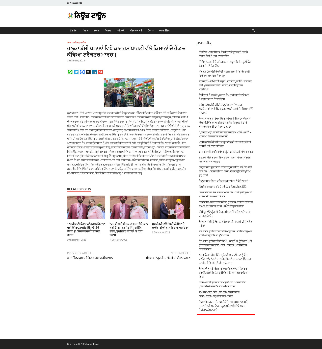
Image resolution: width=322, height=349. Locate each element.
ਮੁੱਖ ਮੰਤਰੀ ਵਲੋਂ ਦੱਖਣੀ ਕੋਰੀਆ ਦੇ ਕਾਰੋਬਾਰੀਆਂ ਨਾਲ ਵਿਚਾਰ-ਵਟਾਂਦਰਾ (170, 225)
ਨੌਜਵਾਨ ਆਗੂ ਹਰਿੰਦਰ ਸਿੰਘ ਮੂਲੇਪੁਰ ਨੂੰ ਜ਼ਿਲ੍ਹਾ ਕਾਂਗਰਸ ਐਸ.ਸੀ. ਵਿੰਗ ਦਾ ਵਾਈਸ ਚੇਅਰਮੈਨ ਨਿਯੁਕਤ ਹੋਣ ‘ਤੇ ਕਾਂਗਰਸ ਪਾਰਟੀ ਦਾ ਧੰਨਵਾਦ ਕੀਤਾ (225, 122)
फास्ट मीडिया (164, 30)
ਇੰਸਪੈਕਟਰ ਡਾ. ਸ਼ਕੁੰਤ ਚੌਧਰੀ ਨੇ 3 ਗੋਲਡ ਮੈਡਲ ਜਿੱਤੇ (222, 186)
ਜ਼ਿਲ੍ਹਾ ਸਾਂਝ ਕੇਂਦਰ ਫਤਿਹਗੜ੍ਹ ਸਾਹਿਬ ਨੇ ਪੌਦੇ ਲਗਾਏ (223, 180)
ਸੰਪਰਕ (108, 30)
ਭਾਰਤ (96, 30)
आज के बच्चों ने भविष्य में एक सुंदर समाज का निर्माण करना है (226, 151)
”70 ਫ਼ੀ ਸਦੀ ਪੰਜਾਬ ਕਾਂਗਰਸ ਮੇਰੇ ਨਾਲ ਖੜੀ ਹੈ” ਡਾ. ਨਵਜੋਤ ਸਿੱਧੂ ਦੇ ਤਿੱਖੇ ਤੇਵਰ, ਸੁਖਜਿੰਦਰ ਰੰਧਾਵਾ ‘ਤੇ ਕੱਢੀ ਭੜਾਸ (86, 229)
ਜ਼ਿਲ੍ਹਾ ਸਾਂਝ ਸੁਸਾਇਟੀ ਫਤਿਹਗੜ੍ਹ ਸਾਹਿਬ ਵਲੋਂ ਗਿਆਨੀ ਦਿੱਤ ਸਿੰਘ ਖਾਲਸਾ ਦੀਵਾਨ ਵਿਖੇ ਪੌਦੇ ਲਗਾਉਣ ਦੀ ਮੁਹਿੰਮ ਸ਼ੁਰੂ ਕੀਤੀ (225, 171)
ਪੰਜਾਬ (85, 30)
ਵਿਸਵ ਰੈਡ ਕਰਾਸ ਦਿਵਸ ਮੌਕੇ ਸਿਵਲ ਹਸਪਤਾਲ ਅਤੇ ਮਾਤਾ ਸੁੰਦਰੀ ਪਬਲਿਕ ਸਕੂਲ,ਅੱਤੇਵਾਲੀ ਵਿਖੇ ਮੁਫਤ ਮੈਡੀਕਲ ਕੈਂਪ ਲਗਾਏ (223, 305)
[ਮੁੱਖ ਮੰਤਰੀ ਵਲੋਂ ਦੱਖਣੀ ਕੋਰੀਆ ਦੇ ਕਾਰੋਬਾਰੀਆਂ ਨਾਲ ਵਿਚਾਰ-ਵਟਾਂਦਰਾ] (171, 208)
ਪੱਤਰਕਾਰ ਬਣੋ (136, 30)
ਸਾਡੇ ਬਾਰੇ (120, 30)
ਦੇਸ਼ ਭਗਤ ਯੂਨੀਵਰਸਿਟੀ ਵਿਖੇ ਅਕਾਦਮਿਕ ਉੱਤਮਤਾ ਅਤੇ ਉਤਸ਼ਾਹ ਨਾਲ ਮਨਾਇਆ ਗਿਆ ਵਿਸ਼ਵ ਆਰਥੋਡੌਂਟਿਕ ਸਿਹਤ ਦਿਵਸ (225, 245)
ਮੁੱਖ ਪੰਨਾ (73, 30)
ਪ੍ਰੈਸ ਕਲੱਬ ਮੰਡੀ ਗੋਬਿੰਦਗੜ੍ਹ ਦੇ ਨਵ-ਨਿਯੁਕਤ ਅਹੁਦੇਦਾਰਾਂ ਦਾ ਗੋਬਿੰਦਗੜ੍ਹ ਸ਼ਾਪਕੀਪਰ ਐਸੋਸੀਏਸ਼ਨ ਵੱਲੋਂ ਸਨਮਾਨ (226, 108)
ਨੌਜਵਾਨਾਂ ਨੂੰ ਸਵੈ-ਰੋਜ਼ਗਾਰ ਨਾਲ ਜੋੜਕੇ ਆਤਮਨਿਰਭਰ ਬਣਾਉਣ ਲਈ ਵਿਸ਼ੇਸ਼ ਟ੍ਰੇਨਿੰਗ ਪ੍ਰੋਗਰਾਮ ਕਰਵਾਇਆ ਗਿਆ (223, 272)
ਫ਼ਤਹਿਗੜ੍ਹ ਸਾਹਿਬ (79, 42)
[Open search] (253, 30)
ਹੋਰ (149, 30)
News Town (92, 343)
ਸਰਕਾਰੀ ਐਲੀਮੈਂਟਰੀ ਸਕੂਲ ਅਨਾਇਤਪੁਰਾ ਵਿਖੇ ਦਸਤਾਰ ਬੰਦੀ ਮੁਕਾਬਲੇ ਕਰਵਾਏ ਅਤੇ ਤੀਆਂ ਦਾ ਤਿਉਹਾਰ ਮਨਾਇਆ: (225, 85)
